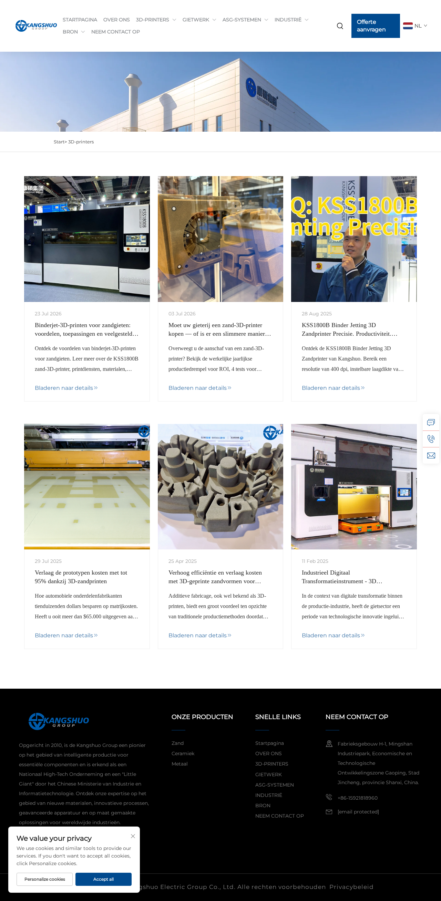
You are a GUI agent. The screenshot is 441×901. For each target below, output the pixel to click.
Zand (178, 743)
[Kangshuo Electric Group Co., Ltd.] (33, 26)
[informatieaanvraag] (431, 422)
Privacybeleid (351, 886)
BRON (70, 32)
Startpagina (269, 743)
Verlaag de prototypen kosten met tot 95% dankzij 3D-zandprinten (81, 577)
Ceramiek (183, 753)
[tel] (431, 439)
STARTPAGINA (80, 20)
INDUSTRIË (288, 20)
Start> (60, 141)
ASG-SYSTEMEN (242, 20)
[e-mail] (431, 455)
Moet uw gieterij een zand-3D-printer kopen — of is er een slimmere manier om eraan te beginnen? (216, 330)
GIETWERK (196, 20)
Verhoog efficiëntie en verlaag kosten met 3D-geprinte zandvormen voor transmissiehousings (215, 577)
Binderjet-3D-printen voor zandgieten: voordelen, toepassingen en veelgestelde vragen (85, 330)
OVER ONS (116, 20)
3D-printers (81, 141)
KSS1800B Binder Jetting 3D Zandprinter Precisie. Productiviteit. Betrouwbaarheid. (346, 330)
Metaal (180, 764)
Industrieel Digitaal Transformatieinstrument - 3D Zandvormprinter (339, 577)
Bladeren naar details (64, 388)
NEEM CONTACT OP (115, 32)
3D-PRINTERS (152, 20)
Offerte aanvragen (371, 26)
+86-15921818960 (358, 798)
